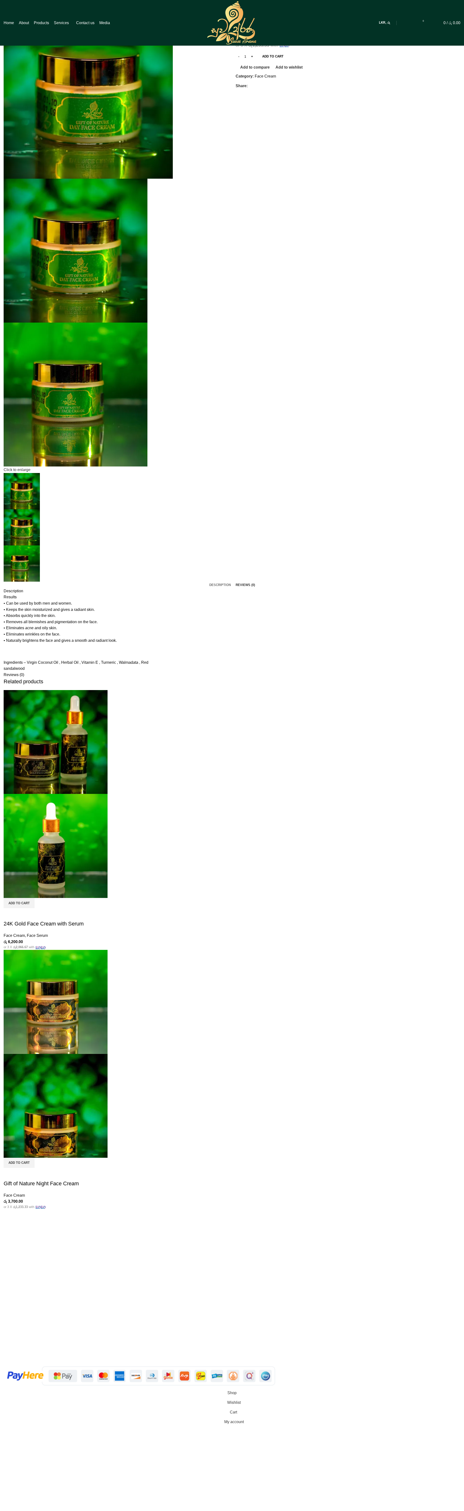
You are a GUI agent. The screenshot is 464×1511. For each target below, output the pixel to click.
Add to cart (272, 56)
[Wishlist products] (431, 23)
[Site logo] (232, 23)
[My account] (404, 23)
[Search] (413, 23)
